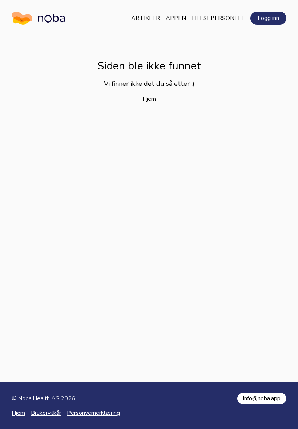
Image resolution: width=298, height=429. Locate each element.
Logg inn (268, 18)
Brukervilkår (46, 413)
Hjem (149, 99)
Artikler (145, 18)
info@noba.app (262, 398)
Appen (176, 18)
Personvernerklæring (93, 413)
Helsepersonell (218, 18)
